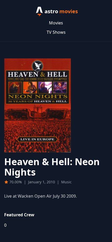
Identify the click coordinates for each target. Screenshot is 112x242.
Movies (56, 23)
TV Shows (56, 32)
